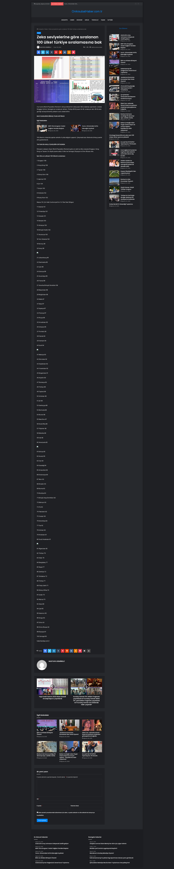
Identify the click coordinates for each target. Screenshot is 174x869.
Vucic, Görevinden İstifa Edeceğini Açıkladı (76, 4)
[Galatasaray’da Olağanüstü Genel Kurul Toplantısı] (114, 71)
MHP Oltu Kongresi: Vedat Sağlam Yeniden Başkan (128, 46)
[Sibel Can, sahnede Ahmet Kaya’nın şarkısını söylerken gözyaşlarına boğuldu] (92, 725)
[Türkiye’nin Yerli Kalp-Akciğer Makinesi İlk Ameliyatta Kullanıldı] (114, 198)
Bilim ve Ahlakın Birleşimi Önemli (45, 733)
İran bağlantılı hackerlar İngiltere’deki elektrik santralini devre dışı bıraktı (129, 153)
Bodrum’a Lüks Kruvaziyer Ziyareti (127, 180)
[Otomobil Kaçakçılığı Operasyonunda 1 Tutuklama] (114, 88)
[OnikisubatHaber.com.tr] (87, 11)
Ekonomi (79, 20)
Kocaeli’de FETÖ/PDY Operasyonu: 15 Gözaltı (90, 755)
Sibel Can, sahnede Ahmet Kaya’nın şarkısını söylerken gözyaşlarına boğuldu (91, 734)
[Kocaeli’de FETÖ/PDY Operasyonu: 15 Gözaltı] (92, 746)
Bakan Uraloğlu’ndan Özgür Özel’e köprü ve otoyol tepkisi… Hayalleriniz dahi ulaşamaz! (68, 756)
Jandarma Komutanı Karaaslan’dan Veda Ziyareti (69, 733)
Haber (72, 20)
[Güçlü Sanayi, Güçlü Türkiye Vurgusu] (114, 189)
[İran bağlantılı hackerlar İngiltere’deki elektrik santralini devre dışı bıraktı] (114, 152)
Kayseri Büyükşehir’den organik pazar (128, 172)
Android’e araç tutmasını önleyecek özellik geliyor (127, 37)
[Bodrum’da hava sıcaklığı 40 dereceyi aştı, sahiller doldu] (47, 746)
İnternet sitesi (75, 805)
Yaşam (103, 20)
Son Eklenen (123, 28)
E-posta (39, 805)
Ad (38, 799)
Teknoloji (95, 20)
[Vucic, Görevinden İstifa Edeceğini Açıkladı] (76, 128)
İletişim (110, 20)
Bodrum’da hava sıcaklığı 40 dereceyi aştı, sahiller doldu (46, 755)
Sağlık (87, 20)
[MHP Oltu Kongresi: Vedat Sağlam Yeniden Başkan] (42, 128)
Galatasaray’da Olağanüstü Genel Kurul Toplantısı (128, 70)
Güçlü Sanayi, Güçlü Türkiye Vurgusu (127, 188)
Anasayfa (64, 20)
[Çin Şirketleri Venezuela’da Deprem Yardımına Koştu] (114, 97)
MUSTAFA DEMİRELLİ (45, 47)
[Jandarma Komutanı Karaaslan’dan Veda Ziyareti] (69, 725)
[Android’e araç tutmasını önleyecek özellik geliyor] (114, 37)
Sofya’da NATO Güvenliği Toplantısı (121, 204)
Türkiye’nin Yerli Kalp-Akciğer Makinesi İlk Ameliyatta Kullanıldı (128, 197)
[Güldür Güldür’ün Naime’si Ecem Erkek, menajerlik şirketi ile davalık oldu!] (114, 163)
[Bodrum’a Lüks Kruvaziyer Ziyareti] (114, 181)
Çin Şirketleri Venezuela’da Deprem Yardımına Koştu (128, 96)
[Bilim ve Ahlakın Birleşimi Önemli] (47, 725)
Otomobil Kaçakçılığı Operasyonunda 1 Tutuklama (128, 88)
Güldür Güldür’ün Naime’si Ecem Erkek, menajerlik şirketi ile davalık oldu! (127, 163)
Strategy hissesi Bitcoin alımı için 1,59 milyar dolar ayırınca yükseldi (121, 136)
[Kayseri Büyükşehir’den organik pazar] (114, 173)
